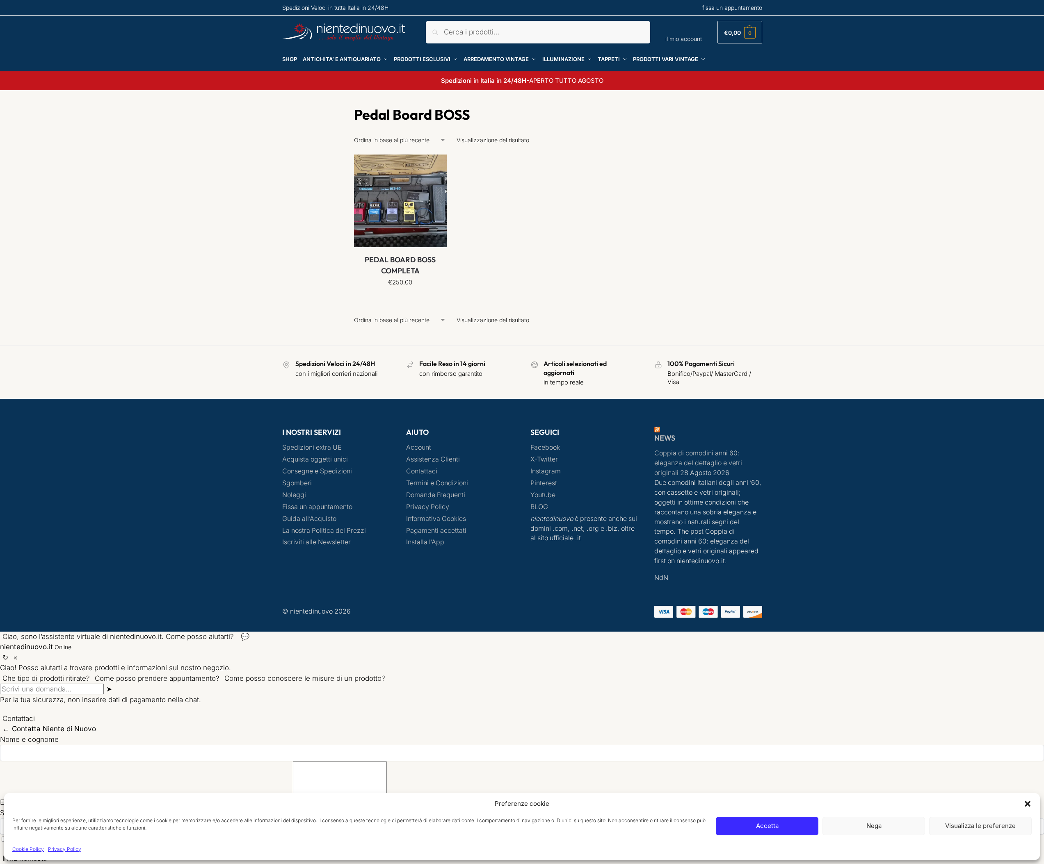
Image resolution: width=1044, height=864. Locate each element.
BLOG (539, 507)
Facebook (545, 447)
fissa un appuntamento (732, 7)
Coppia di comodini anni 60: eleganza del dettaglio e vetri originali (698, 463)
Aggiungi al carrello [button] (400, 300)
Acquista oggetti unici (315, 459)
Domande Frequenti (435, 495)
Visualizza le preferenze (980, 826)
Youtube (542, 495)
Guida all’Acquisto (309, 519)
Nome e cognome (29, 739)
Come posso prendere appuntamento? (157, 678)
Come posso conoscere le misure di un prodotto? (304, 678)
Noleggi (294, 495)
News (664, 438)
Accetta (767, 826)
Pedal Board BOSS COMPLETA (400, 265)
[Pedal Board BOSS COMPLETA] (400, 201)
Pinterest (543, 483)
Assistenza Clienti (433, 459)
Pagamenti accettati (436, 530)
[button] (1027, 804)
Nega (874, 826)
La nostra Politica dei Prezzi (324, 530)
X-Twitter (544, 459)
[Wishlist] (434, 167)
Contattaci (421, 471)
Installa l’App (425, 542)
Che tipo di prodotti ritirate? (46, 678)
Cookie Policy (28, 849)
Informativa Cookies (436, 519)
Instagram (545, 471)
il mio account (683, 38)
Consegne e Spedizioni (317, 471)
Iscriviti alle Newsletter (316, 542)
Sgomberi (297, 483)
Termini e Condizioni (437, 483)
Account (418, 447)
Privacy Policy (64, 849)
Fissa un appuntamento (317, 507)
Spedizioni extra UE (311, 447)
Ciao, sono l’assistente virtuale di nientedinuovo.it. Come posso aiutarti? (118, 636)
